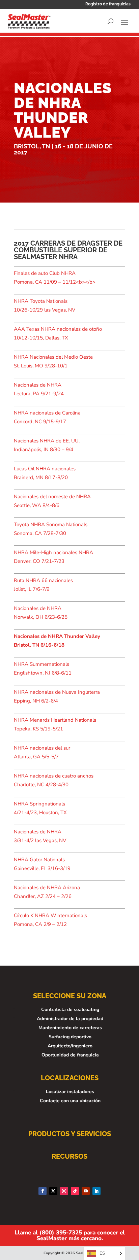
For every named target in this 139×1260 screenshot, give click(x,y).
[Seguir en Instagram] (64, 1191)
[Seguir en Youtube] (86, 1191)
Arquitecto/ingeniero (70, 1046)
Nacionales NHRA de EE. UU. (47, 440)
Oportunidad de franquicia (70, 1055)
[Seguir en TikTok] (75, 1191)
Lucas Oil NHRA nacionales (45, 468)
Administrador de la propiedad (70, 1018)
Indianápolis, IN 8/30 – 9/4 (43, 449)
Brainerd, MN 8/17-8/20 (41, 477)
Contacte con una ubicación (70, 1100)
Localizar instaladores (70, 1091)
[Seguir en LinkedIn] (96, 1191)
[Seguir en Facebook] (42, 1191)
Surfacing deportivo (70, 1037)
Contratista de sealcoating (70, 1009)
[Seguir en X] (53, 1191)
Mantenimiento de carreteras (70, 1027)
